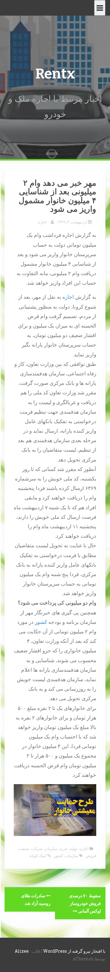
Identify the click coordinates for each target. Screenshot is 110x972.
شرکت (36, 848)
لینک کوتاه (38, 855)
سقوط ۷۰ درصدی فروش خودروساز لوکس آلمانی (85, 903)
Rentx (55, 73)
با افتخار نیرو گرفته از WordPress (74, 951)
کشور (41, 621)
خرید (64, 848)
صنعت (24, 848)
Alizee (22, 951)
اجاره (42, 222)
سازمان (51, 848)
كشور (58, 855)
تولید (74, 848)
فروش (91, 855)
